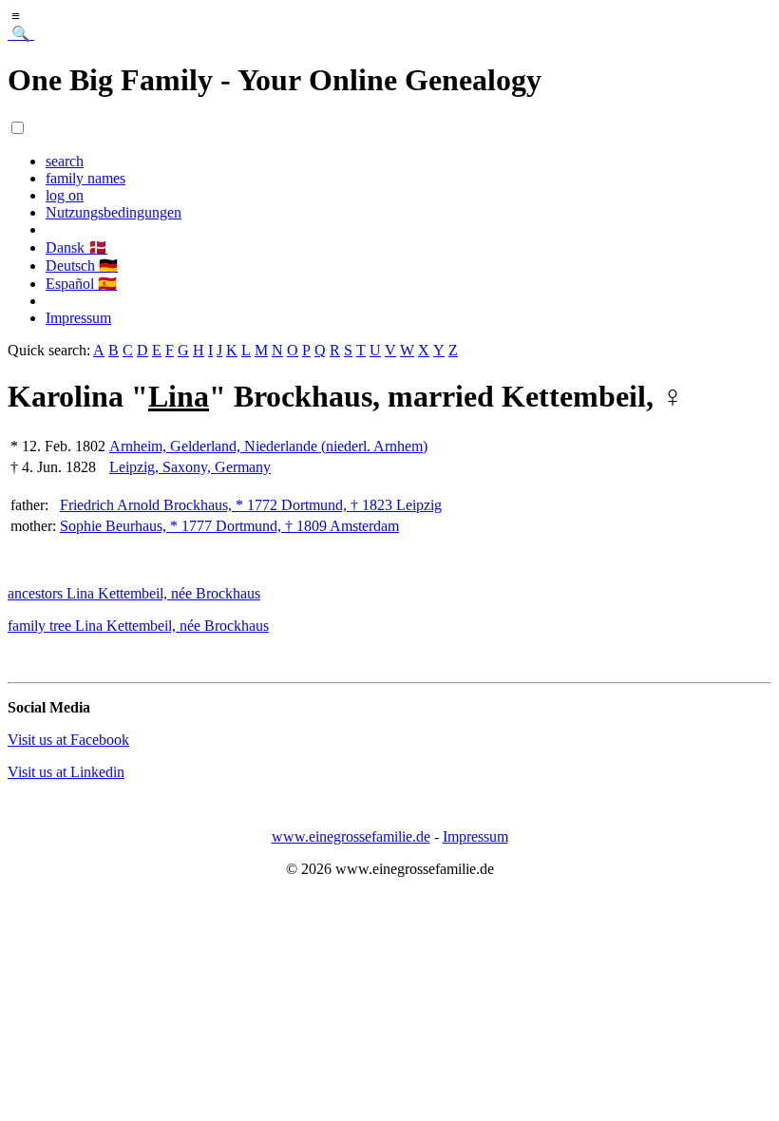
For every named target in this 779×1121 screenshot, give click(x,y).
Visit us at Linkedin (66, 772)
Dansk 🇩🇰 (76, 247)
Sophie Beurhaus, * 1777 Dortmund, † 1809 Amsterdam (229, 526)
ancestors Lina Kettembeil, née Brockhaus (134, 593)
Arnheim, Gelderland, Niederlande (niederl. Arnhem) (268, 446)
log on (65, 195)
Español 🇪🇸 (81, 284)
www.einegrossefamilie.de (351, 836)
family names (85, 178)
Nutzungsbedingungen (113, 212)
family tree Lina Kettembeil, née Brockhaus (138, 626)
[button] (17, 128)
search (65, 161)
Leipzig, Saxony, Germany (190, 467)
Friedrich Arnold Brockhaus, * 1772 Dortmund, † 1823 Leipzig (251, 505)
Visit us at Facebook (68, 740)
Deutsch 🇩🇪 (82, 265)
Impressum (78, 318)
